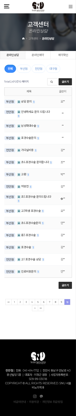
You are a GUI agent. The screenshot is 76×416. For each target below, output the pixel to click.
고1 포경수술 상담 (31, 259)
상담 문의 (26, 101)
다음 (35, 308)
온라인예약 (38, 55)
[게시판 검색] (52, 81)
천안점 (38, 69)
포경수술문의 (28, 138)
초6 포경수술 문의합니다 (35, 162)
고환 (23, 174)
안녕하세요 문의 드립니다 (35, 112)
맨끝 (41, 308)
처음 (8, 302)
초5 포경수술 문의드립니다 (35, 196)
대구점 (53, 69)
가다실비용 (27, 150)
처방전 (24, 186)
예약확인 (63, 55)
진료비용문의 (28, 271)
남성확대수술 (28, 126)
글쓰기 (65, 81)
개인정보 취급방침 (52, 402)
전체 (10, 69)
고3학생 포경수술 (30, 211)
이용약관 (34, 402)
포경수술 (26, 247)
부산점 (24, 69)
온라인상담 (12, 55)
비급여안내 (19, 402)
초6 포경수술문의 (30, 223)
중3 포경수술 (28, 235)
